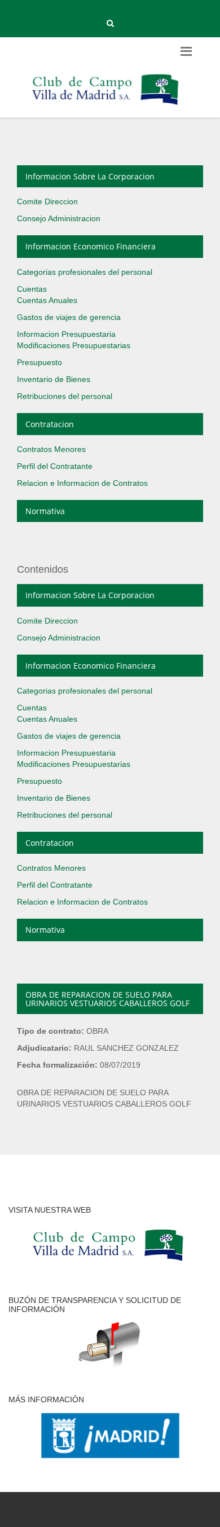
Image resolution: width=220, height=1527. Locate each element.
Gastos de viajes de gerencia (69, 317)
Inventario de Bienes (53, 379)
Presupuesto (39, 362)
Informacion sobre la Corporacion (90, 176)
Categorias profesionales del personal (84, 272)
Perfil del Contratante (55, 466)
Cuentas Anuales (47, 300)
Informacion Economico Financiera (90, 246)
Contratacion (49, 424)
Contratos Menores (51, 449)
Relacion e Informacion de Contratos (82, 483)
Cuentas (32, 288)
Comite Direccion (47, 201)
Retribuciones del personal (64, 396)
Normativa (45, 511)
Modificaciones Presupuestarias (73, 345)
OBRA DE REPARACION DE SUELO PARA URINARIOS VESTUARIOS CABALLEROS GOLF (107, 998)
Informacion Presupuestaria (66, 334)
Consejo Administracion (58, 218)
